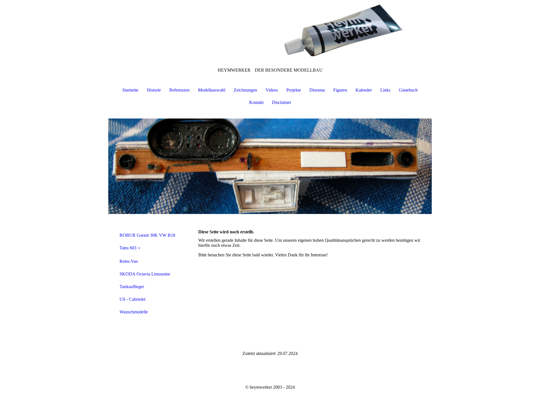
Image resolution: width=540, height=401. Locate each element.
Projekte (293, 90)
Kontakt (256, 102)
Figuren (340, 90)
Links (385, 90)
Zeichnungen (245, 90)
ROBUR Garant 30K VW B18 (147, 235)
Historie (154, 90)
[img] (270, 28)
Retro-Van (129, 261)
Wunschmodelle (134, 311)
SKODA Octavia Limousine (145, 274)
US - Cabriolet (132, 299)
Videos (272, 90)
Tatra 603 (128, 247)
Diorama (317, 90)
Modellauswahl (211, 90)
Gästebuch (408, 90)
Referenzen (179, 90)
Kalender (364, 90)
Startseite (130, 90)
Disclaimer (281, 102)
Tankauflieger (132, 286)
